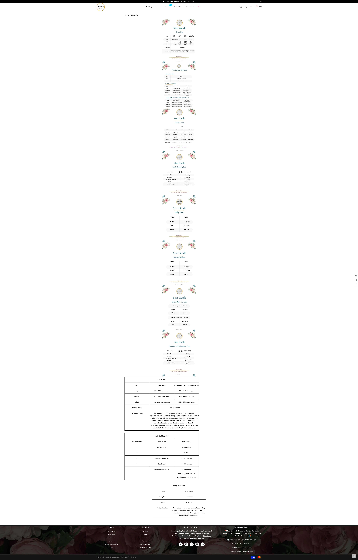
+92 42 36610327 (245, 543)
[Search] (241, 7)
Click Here (207, 536)
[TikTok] (197, 544)
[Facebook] (181, 544)
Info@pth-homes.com (244, 551)
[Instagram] (186, 544)
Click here (205, 533)
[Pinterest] (192, 544)
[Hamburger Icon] (260, 7)
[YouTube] (203, 544)
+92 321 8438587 (245, 547)
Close (261, 1)
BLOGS (201, 538)
